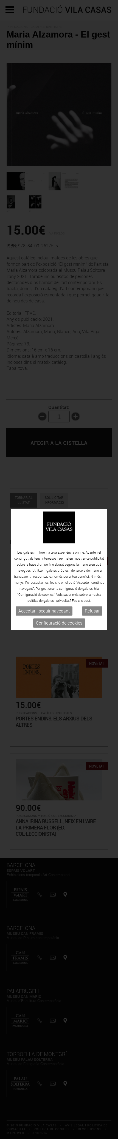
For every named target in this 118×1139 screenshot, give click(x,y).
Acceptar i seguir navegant (44, 611)
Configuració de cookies (59, 623)
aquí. (87, 600)
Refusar (92, 611)
